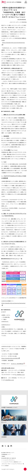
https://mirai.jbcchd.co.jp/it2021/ (9, 358)
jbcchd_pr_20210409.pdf (17, 363)
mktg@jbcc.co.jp (9, 380)
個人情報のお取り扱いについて (7, 452)
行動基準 (3, 456)
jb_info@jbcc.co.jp (20, 374)
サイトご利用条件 (5, 465)
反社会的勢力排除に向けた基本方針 (8, 458)
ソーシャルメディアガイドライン (8, 460)
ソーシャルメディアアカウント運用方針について (11, 461)
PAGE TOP (25, 469)
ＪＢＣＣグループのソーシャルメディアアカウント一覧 (12, 463)
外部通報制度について (5, 454)
